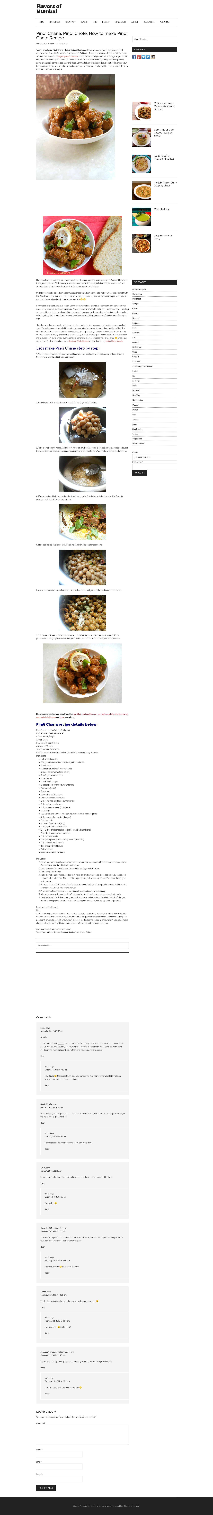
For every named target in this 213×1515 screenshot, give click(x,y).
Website (39, 1474)
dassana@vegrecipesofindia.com (54, 1352)
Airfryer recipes (139, 289)
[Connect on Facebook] (134, 58)
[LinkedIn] (148, 58)
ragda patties (87, 714)
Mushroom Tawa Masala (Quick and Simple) (164, 106)
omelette (110, 714)
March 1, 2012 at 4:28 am (55, 1197)
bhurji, (117, 714)
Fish (134, 337)
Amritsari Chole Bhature (79, 341)
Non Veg (136, 395)
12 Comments (62, 43)
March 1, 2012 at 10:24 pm (51, 1107)
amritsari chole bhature (46, 717)
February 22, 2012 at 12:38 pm (53, 1295)
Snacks (135, 419)
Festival (135, 332)
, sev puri (97, 714)
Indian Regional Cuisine (142, 366)
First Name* (137, 462)
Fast (134, 328)
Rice (134, 414)
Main (134, 386)
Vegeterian (137, 439)
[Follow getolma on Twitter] (143, 58)
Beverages (137, 294)
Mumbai (135, 390)
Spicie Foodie (46, 1104)
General (135, 342)
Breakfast (136, 299)
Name (39, 1449)
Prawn (135, 410)
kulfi (103, 714)
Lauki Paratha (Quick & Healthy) (164, 158)
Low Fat (58, 929)
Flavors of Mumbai (48, 8)
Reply (42, 1056)
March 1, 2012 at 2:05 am (51, 1171)
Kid (53, 929)
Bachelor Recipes (53, 932)
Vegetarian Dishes (84, 932)
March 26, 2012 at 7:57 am (56, 1070)
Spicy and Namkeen (68, 932)
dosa (61, 717)
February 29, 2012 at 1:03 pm (52, 1231)
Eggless (136, 323)
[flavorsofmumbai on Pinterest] (139, 58)
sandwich (124, 714)
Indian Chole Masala (114, 341)
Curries (135, 313)
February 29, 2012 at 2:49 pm (57, 1260)
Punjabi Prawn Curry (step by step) (165, 184)
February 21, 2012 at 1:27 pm (52, 1355)
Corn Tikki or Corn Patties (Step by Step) (164, 132)
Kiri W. (43, 1168)
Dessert (135, 318)
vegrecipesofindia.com (68, 56)
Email (39, 1462)
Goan (134, 352)
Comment (41, 1423)
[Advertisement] (82, 196)
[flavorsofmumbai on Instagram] (153, 58)
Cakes (135, 308)
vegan (135, 434)
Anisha (43, 1292)
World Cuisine (138, 443)
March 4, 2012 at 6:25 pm (55, 1136)
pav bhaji (77, 714)
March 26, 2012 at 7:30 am (51, 1031)
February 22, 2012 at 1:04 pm (57, 1321)
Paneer (135, 405)
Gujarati (135, 357)
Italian (135, 371)
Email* (135, 452)
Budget (48, 929)
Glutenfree (136, 347)
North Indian (66, 929)
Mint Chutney (161, 209)
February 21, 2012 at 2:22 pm (57, 1381)
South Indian (137, 429)
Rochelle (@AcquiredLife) (51, 1228)
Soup (134, 424)
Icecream (136, 361)
